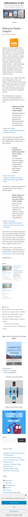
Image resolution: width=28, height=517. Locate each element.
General (6, 307)
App (21, 309)
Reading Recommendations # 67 (7, 273)
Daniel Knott (5, 312)
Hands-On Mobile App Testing (11, 492)
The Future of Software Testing (12, 457)
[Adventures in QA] (14, 14)
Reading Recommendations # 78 (7, 290)
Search (4, 437)
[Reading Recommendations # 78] (7, 285)
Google (12, 312)
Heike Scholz (16, 86)
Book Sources (7, 490)
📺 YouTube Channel (9, 485)
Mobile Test (11, 316)
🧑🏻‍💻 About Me (7, 487)
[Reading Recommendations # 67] (7, 268)
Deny (14, 507)
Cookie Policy (9, 515)
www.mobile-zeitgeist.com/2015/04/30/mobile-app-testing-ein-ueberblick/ (14, 130)
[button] (25, 495)
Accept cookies (14, 502)
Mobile (16, 314)
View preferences (14, 511)
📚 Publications (7, 480)
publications (8, 251)
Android (17, 309)
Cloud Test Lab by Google (11, 324)
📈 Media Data (7, 483)
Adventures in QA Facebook (12, 253)
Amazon (5, 372)
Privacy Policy (15, 515)
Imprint (20, 515)
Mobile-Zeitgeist (14, 319)
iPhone (12, 314)
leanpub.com (7, 370)
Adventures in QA (14, 3)
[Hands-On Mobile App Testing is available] (18, 273)
